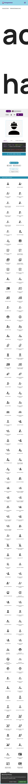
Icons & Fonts (5, 8)
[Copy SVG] (14, 114)
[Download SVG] (18, 114)
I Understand (22, 781)
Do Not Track (12, 781)
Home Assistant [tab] (19, 140)
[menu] (24, 2)
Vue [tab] (11, 140)
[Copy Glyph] (11, 114)
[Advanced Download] (21, 114)
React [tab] (5, 140)
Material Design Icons (15, 8)
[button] (7, 115)
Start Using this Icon (15, 154)
